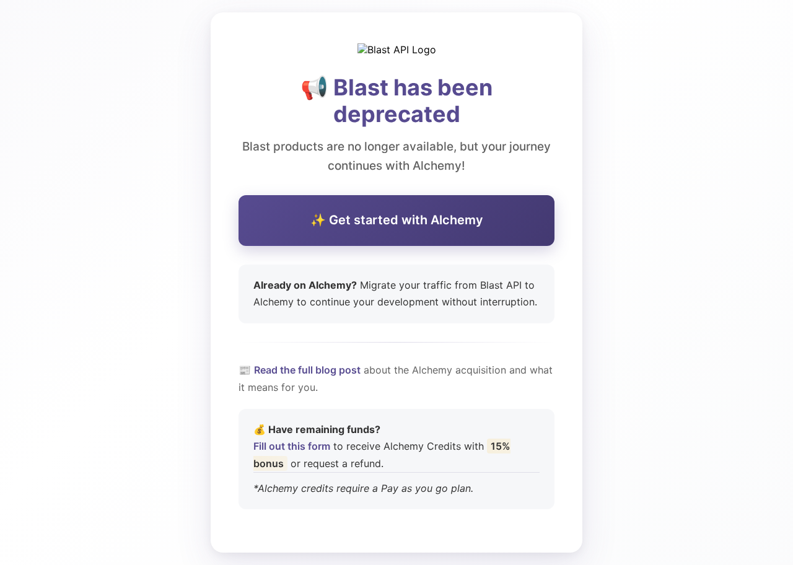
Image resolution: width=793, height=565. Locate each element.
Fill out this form (291, 446)
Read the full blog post (307, 370)
